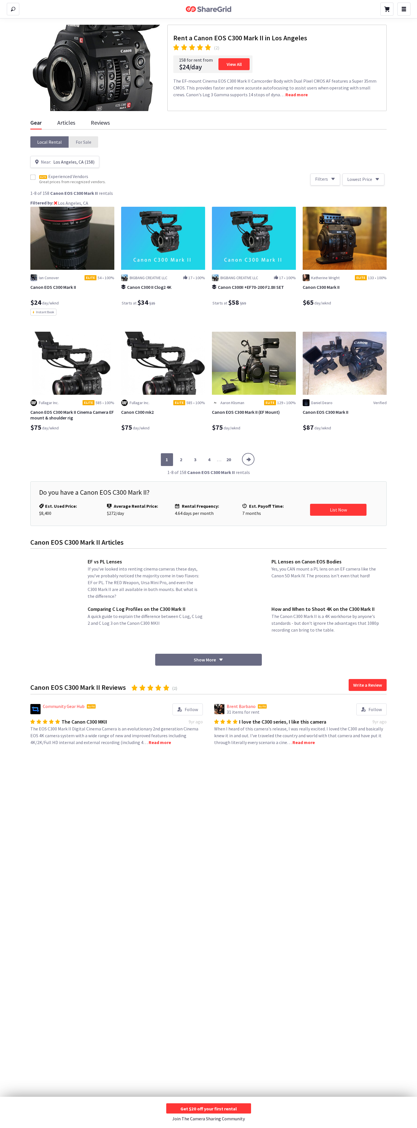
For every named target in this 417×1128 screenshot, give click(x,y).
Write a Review (367, 685)
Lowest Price (359, 179)
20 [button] (228, 459)
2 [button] (181, 459)
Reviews (100, 122)
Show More (205, 660)
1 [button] (167, 459)
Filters (321, 179)
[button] (49, 142)
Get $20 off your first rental (208, 1109)
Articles (66, 122)
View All (234, 64)
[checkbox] (32, 177)
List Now (338, 510)
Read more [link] (296, 94)
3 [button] (195, 459)
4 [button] (209, 459)
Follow (191, 709)
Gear (36, 122)
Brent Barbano (241, 706)
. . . (219, 459)
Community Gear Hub (64, 706)
